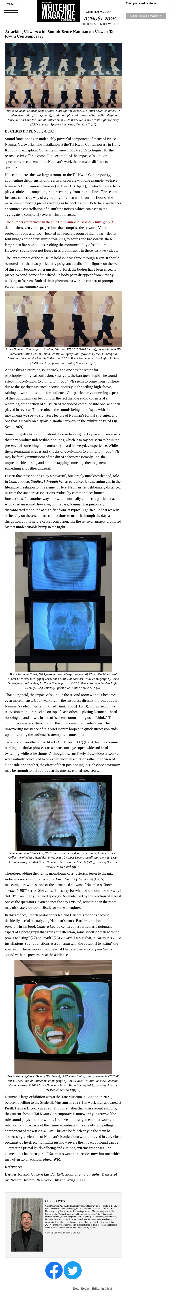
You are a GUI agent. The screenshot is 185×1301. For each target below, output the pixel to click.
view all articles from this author (62, 1232)
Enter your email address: (141, 3)
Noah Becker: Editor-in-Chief (92, 1288)
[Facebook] (54, 1270)
